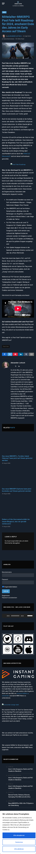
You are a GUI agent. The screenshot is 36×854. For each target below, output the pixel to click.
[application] (18, 616)
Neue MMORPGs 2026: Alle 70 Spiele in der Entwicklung (21, 804)
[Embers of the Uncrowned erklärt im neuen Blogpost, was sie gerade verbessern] (18, 507)
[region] (18, 832)
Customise (19, 842)
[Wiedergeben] (5, 616)
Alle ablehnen (19, 849)
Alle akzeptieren (19, 835)
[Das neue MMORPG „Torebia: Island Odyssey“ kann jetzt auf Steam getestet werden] (18, 443)
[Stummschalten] (26, 616)
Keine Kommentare (9, 39)
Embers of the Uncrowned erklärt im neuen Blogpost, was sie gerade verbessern (16, 521)
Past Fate (6, 346)
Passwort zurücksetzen (9, 597)
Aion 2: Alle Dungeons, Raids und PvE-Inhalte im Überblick (20, 770)
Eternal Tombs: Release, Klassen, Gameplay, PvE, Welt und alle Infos (19, 796)
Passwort (5, 579)
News (4, 12)
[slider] (30, 615)
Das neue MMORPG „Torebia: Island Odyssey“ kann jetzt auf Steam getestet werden (17, 458)
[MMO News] (18, 3)
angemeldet (15, 541)
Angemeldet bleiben (10, 587)
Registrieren (6, 595)
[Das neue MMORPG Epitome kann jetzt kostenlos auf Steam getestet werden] (18, 476)
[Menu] (3, 3)
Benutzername (7, 572)
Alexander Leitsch (15, 36)
